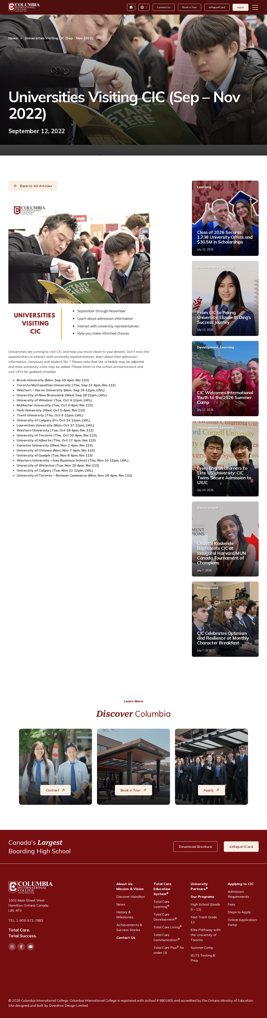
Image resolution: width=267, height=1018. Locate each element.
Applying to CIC (241, 884)
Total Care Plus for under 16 (169, 950)
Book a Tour (189, 7)
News (13, 38)
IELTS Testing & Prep (203, 957)
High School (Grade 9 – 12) (205, 906)
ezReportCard (217, 7)
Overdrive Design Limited (68, 1005)
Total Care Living (168, 927)
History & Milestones (124, 914)
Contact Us (163, 7)
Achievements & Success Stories (129, 927)
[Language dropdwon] (144, 7)
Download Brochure (195, 847)
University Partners (199, 886)
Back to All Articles (36, 186)
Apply (240, 7)
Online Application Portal (242, 922)
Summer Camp (202, 947)
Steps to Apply (239, 912)
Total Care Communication (167, 937)
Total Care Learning (161, 904)
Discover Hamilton (130, 896)
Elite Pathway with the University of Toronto (205, 935)
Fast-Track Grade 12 (204, 919)
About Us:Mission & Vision (130, 886)
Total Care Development (165, 916)
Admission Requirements (238, 894)
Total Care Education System (162, 889)
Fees (231, 904)
